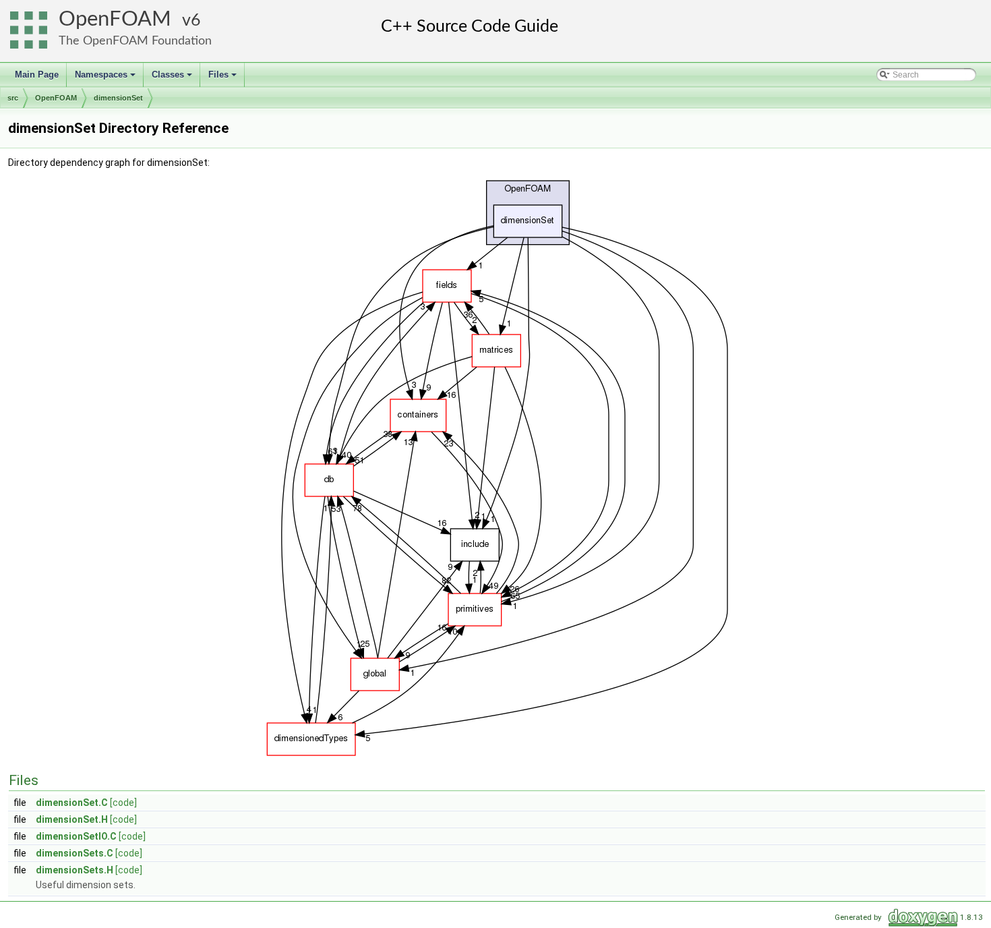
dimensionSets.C (74, 853)
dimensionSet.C (72, 802)
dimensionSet (118, 98)
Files (223, 78)
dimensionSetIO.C (76, 836)
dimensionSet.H (72, 819)
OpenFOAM (115, 19)
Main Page (37, 74)
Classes (173, 78)
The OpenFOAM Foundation (135, 40)
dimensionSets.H (74, 870)
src (12, 98)
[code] (123, 802)
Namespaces (106, 78)
